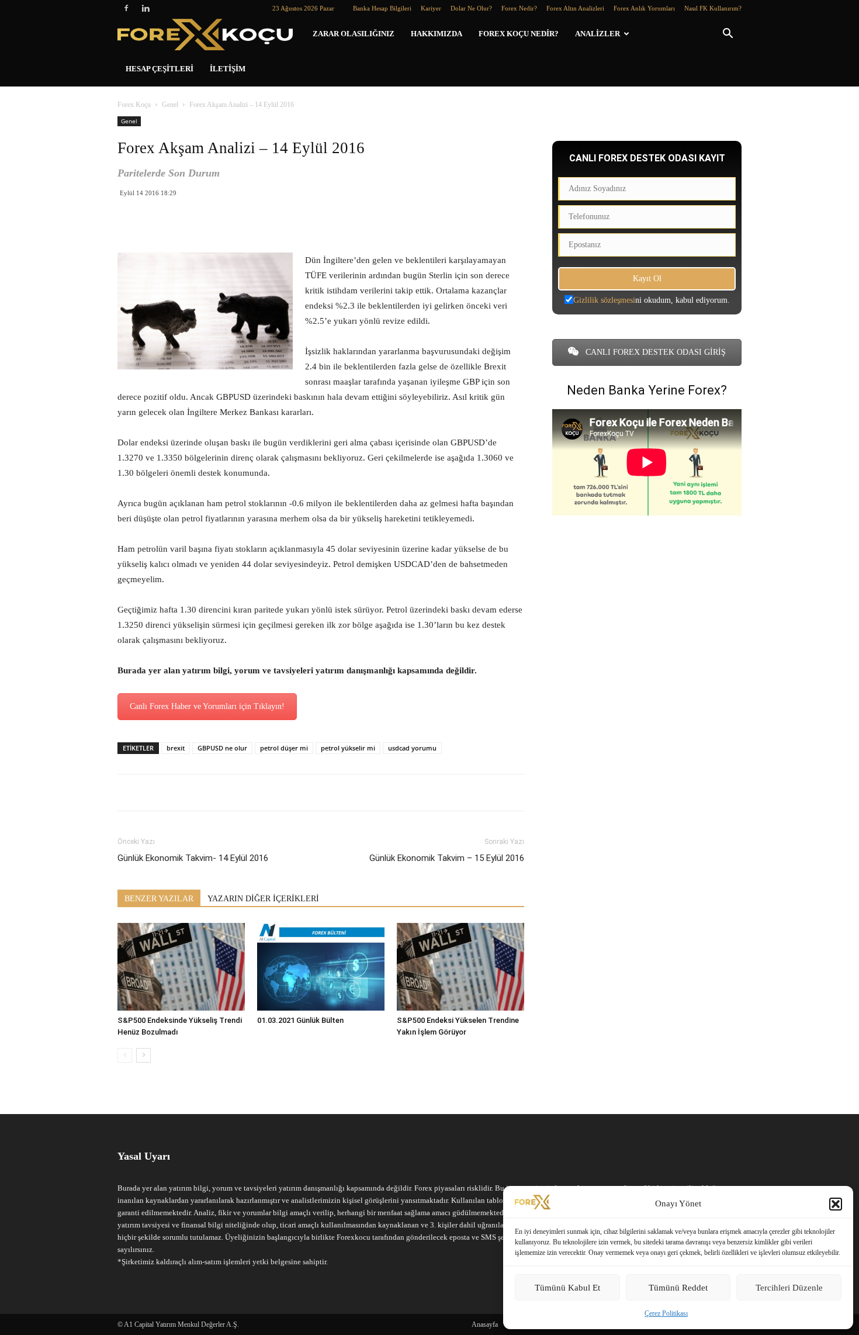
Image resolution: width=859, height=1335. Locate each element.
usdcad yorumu (412, 747)
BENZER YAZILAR (158, 898)
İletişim (227, 68)
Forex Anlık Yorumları (644, 8)
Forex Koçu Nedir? (519, 33)
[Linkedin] (145, 8)
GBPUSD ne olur (222, 747)
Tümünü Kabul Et (567, 1287)
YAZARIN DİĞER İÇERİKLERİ (263, 898)
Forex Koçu (134, 105)
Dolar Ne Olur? (471, 8)
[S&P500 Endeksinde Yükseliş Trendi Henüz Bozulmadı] (181, 967)
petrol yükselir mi (348, 747)
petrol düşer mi (284, 747)
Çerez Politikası (666, 1313)
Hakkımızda (436, 33)
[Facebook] (126, 8)
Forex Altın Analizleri (575, 8)
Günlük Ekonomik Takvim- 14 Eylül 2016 (192, 858)
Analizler (597, 33)
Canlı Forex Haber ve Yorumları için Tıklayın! (207, 706)
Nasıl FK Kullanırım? (713, 8)
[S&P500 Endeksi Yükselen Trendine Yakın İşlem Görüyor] (460, 967)
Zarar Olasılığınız (353, 33)
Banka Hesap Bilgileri (382, 8)
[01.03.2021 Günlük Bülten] (321, 967)
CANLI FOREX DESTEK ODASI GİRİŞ (654, 352)
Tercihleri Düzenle (789, 1287)
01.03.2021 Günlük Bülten (300, 1020)
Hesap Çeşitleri (159, 68)
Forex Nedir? (519, 8)
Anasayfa (485, 1324)
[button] (835, 1204)
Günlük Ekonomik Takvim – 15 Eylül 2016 (446, 858)
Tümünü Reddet (678, 1287)
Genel (170, 105)
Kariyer (431, 8)
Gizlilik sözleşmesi (604, 300)
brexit (176, 747)
